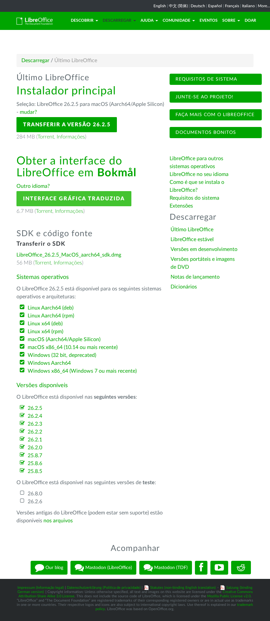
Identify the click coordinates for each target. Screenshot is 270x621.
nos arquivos (58, 520)
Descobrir (82, 20)
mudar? (28, 112)
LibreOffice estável (192, 239)
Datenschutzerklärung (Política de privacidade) (104, 587)
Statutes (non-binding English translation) (183, 587)
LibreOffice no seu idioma (199, 174)
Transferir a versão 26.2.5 (66, 124)
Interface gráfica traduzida (74, 198)
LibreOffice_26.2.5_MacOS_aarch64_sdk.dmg (68, 255)
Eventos (209, 20)
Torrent (46, 136)
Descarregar (117, 20)
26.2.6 (35, 501)
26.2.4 (35, 416)
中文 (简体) (178, 6)
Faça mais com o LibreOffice (214, 114)
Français (232, 6)
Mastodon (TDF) (170, 567)
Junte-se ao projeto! (203, 97)
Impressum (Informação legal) (40, 587)
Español (215, 6)
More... (264, 6)
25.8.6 (35, 463)
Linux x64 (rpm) (45, 331)
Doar (250, 20)
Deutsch (198, 6)
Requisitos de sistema (205, 79)
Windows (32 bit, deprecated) (62, 355)
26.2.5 (35, 408)
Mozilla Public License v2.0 (229, 596)
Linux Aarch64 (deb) (50, 307)
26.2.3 (35, 424)
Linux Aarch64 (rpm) (51, 315)
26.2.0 (35, 447)
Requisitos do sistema (195, 198)
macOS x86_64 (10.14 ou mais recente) (73, 347)
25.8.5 (35, 471)
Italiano (248, 6)
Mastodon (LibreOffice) (108, 567)
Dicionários (184, 286)
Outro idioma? (33, 186)
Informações (71, 136)
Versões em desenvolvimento (204, 249)
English (159, 6)
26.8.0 (35, 493)
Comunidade (176, 20)
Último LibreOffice (192, 229)
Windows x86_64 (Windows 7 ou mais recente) (82, 371)
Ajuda (147, 20)
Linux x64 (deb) (45, 323)
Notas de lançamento (195, 277)
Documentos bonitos (205, 132)
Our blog (53, 567)
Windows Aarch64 (49, 363)
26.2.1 (35, 439)
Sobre (228, 20)
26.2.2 (35, 432)
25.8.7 (35, 455)
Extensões (181, 206)
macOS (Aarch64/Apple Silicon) (64, 339)
